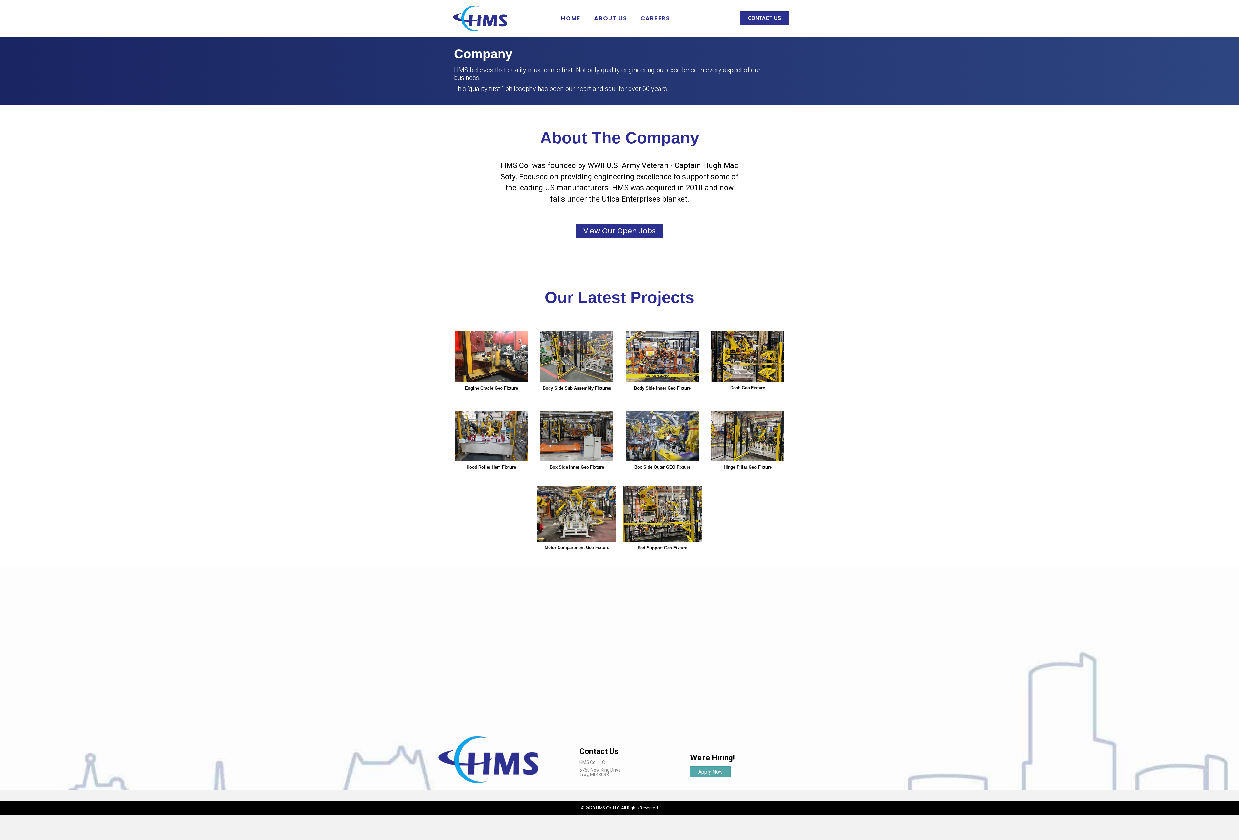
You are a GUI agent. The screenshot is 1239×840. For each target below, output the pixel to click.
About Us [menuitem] (610, 18)
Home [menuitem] (571, 18)
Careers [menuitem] (655, 18)
